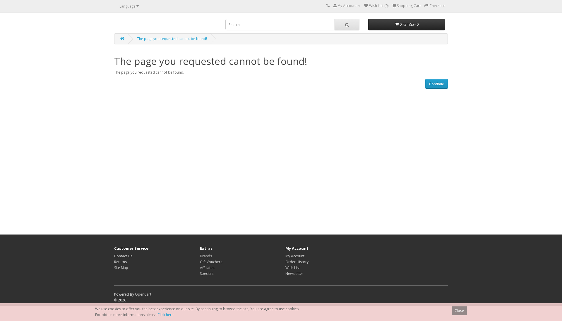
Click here (165, 314)
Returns (120, 261)
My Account (294, 256)
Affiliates (207, 267)
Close (459, 310)
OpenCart (143, 294)
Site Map (121, 267)
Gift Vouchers (211, 261)
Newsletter (294, 273)
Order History (297, 261)
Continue (436, 83)
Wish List (292, 267)
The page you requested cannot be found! (172, 38)
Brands (206, 256)
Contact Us (123, 256)
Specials (206, 273)
